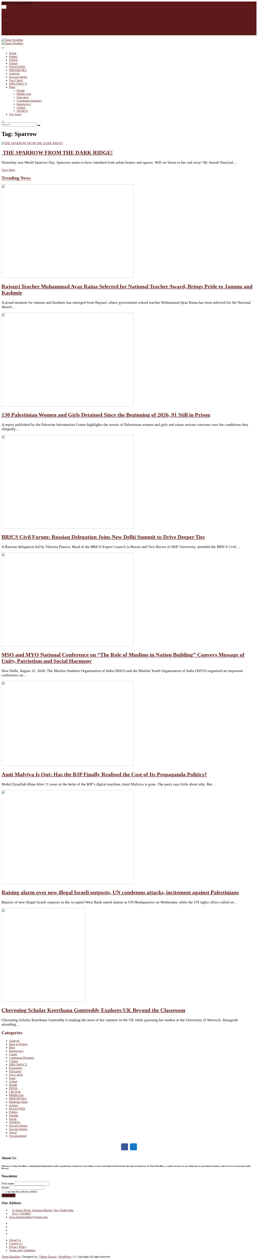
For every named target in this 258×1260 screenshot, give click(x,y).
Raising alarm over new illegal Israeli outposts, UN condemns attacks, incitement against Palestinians (120, 892)
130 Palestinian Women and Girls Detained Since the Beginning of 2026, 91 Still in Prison (106, 415)
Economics (15, 1068)
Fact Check (16, 80)
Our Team (15, 114)
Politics (13, 56)
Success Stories (18, 77)
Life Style (15, 1091)
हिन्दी (12, 16)
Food (12, 1078)
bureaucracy (24, 104)
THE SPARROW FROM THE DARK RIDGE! (57, 153)
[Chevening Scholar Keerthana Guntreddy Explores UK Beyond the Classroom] (43, 1000)
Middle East (24, 94)
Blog (12, 1047)
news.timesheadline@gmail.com (28, 1217)
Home (12, 53)
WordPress (65, 1256)
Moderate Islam (18, 1102)
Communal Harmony (29, 100)
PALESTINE (17, 66)
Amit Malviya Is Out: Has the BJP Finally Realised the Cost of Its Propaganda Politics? (104, 774)
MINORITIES (18, 70)
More (12, 87)
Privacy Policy (17, 1246)
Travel (13, 1132)
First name (8, 1183)
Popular (13, 1115)
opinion (13, 1105)
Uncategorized (17, 1135)
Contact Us (15, 1243)
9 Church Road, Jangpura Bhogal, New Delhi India (42, 1210)
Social (12, 1119)
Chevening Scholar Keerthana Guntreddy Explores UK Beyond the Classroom (93, 1010)
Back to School (18, 1044)
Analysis (14, 73)
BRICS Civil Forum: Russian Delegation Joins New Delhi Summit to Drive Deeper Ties (103, 537)
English (13, 13)
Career (13, 1054)
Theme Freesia (47, 1256)
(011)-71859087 (21, 1213)
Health (21, 90)
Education (23, 97)
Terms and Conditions (22, 1250)
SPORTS (22, 111)
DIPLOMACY (18, 83)
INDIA (13, 60)
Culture (21, 107)
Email (5, 1187)
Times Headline (11, 1256)
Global (13, 63)
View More (8, 170)
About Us (15, 1240)
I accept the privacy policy (21, 1191)
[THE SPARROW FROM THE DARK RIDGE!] (32, 143)
